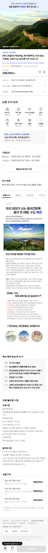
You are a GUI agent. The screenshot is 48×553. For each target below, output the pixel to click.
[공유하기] (44, 72)
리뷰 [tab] (42, 195)
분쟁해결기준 (32, 523)
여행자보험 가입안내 (9, 523)
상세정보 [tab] (30, 195)
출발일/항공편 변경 (24, 169)
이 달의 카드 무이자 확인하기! (21, 86)
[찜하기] (39, 72)
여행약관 (22, 523)
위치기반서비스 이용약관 (19, 521)
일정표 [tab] (18, 195)
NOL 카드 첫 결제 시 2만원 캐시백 (23, 80)
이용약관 (5, 521)
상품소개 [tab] (6, 195)
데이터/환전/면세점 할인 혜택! (22, 92)
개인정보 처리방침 (37, 521)
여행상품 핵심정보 (30, 66)
